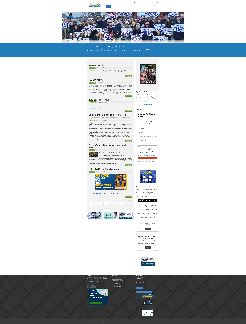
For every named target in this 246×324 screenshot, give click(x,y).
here (130, 93)
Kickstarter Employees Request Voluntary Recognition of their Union (108, 146)
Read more (128, 76)
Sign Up (147, 228)
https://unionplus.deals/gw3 (99, 74)
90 (107, 203)
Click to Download (147, 85)
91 (110, 203)
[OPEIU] (95, 5)
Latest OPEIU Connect (117, 289)
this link (116, 93)
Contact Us (139, 288)
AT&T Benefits (115, 283)
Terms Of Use (106, 321)
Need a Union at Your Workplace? (144, 292)
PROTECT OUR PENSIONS (97, 80)
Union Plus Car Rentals (96, 65)
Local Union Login (137, 2)
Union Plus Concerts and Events (99, 99)
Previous (95, 203)
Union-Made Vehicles (117, 286)
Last (90, 206)
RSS (131, 200)
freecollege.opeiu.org (98, 193)
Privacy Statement (100, 321)
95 (121, 203)
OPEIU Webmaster (105, 67)
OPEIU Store (115, 291)
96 (124, 203)
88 (102, 203)
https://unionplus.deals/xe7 (94, 108)
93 (116, 203)
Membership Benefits (117, 280)
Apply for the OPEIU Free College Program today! (104, 169)
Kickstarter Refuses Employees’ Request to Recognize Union (108, 114)
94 (118, 203)
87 (99, 203)
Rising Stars (115, 277)
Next (128, 203)
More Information (90, 285)
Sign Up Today (147, 104)
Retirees (114, 294)
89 (104, 203)
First (91, 203)
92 (113, 203)
